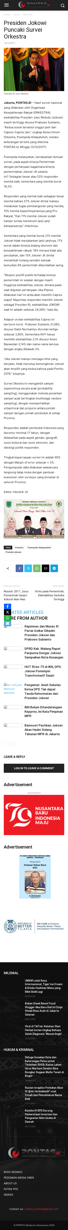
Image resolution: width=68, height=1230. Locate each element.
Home (7, 14)
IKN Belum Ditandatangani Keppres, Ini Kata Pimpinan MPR (44, 711)
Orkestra (19, 547)
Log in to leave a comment (34, 768)
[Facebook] (19, 568)
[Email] (45, 568)
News (17, 14)
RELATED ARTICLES (23, 612)
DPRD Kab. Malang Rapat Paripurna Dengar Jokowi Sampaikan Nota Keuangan (44, 653)
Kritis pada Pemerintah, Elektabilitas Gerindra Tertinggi (49, 595)
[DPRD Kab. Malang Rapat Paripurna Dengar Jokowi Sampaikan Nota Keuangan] (13, 653)
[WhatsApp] (37, 568)
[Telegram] (54, 568)
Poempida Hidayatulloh (39, 547)
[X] (7, 612)
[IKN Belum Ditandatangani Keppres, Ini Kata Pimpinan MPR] (13, 711)
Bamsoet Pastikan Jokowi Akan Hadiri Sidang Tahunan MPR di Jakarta (44, 729)
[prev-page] (6, 743)
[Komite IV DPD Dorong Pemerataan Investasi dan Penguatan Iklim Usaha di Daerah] (13, 1115)
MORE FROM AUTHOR (26, 618)
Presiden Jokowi (13, 552)
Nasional (27, 14)
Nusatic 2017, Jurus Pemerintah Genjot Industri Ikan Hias (16, 595)
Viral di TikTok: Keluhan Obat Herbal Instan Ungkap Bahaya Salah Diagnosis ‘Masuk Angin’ (43, 1030)
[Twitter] (28, 568)
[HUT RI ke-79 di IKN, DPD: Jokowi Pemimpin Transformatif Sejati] (13, 671)
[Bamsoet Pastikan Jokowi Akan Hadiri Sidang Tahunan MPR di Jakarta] (13, 729)
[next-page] (12, 743)
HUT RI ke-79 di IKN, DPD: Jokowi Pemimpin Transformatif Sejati (43, 671)
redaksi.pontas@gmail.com (41, 1209)
